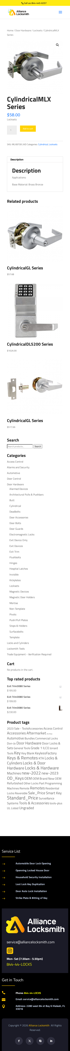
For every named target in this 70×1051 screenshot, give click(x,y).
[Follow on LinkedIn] (51, 1041)
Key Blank (27, 753)
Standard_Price (22, 797)
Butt (11, 500)
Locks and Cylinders (18, 643)
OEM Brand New (43, 778)
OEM (28, 778)
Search (38, 446)
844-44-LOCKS (19, 964)
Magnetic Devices (19, 591)
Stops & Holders (18, 626)
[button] (57, 45)
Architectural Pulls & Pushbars (26, 494)
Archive (49, 733)
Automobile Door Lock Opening (33, 863)
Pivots (12, 614)
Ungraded (26, 807)
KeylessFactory (46, 753)
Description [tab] (16, 159)
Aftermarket (36, 733)
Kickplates (15, 580)
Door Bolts (15, 523)
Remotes (37, 788)
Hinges (13, 563)
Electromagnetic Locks (21, 534)
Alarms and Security (18, 467)
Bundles (30, 738)
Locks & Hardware (42, 768)
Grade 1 (36, 747)
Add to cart (28, 128)
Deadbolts (14, 511)
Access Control (15, 462)
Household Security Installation (34, 877)
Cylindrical (43, 144)
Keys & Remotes (22, 758)
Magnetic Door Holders (22, 597)
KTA (41, 758)
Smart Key (54, 793)
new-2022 (31, 773)
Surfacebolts (16, 632)
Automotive (13, 473)
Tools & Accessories (34, 803)
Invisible (14, 574)
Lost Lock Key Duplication (30, 884)
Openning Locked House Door (32, 870)
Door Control (14, 479)
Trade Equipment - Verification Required (29, 654)
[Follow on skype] (40, 1041)
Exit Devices (16, 546)
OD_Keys (15, 778)
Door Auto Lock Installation (31, 891)
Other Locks (31, 783)
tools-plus (56, 803)
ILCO (46, 747)
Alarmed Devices (18, 489)
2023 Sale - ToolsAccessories (25, 728)
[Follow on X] (30, 1041)
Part (41, 783)
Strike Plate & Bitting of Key (31, 898)
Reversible (21, 793)
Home (10, 30)
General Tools (22, 748)
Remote (24, 788)
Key (17, 753)
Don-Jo (11, 743)
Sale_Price (36, 793)
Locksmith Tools (16, 649)
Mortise (13, 603)
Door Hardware (23, 30)
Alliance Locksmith (39, 1025)
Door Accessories (18, 517)
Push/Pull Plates (18, 620)
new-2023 (50, 773)
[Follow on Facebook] (19, 1041)
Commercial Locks (46, 738)
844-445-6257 (39, 3)
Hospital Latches (18, 569)
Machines (14, 773)
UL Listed (13, 808)
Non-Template (17, 609)
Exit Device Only (18, 540)
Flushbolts (15, 557)
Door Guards (16, 529)
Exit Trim (14, 552)
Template (14, 637)
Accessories (16, 733)
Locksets (37, 30)
